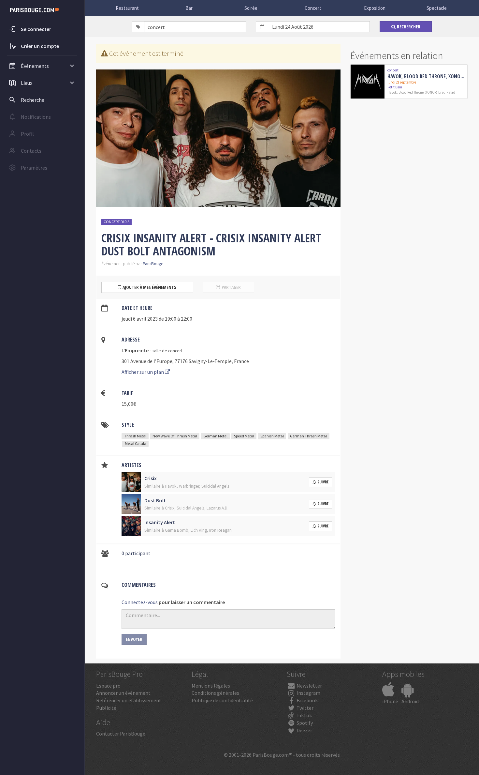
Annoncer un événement (123, 693)
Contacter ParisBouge (120, 733)
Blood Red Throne (411, 92)
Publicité (106, 708)
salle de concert (167, 351)
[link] (409, 81)
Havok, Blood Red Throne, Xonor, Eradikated (426, 76)
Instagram (308, 693)
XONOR (431, 92)
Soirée (250, 8)
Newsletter (309, 685)
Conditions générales (215, 693)
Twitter (304, 708)
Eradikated (446, 92)
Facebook (307, 700)
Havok (392, 92)
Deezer (304, 730)
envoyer (134, 639)
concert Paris (116, 221)
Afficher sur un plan (143, 372)
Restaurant (127, 8)
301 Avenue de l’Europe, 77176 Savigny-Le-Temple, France (185, 361)
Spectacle (437, 8)
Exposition (374, 8)
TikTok (304, 715)
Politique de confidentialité (222, 700)
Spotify (304, 723)
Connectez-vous (140, 602)
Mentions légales (211, 685)
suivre (322, 482)
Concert (313, 8)
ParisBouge (153, 263)
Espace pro (108, 685)
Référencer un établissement (128, 700)
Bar (189, 8)
